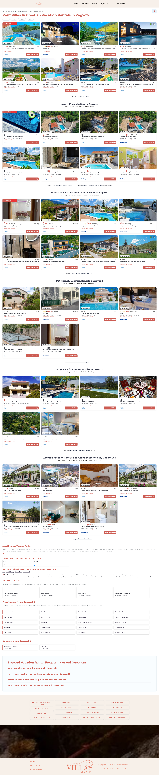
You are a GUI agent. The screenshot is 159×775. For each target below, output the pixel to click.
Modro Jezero (82, 617)
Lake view (18, 572)
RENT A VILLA (35, 765)
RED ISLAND (117, 707)
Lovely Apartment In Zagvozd (129, 490)
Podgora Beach (8, 622)
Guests (22, 19)
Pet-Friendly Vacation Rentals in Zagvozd (77, 362)
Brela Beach (44, 612)
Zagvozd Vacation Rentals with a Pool (82, 273)
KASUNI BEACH (67, 712)
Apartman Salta (47, 490)
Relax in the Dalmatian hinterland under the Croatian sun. (21, 526)
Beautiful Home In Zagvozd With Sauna (93, 225)
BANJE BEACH (67, 717)
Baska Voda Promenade (85, 622)
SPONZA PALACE (117, 712)
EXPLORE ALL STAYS (37, 769)
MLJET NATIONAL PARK (41, 717)
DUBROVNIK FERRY (117, 702)
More (30, 19)
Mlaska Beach (82, 632)
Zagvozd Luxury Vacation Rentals (62, 185)
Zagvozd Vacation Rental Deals (82, 539)
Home (76, 4)
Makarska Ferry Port (121, 622)
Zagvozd (13, 51)
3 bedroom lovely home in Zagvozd (91, 313)
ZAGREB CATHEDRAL (92, 712)
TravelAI (125, 768)
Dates (6, 19)
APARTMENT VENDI (48, 438)
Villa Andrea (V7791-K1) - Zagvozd (13, 136)
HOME (32, 762)
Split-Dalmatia (7, 51)
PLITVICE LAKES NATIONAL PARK (41, 703)
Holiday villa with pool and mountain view (132, 261)
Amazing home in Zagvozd (50, 136)
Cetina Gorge (7, 632)
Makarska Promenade (121, 617)
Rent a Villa (85, 4)
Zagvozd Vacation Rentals (82, 97)
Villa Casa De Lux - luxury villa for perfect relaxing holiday (98, 261)
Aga (121, 313)
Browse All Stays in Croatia (101, 4)
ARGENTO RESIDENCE (87, 401)
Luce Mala (45, 313)
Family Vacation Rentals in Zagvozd (80, 450)
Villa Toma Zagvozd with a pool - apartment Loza (57, 225)
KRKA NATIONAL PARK (117, 717)
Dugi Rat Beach (45, 627)
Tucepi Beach (8, 617)
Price (14, 19)
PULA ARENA (41, 713)
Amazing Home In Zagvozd (128, 136)
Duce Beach (44, 622)
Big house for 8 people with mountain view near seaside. (20, 401)
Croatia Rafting (119, 627)
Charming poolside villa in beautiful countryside (18, 438)
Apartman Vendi (125, 172)
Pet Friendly (10, 572)
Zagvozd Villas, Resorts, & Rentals (92, 185)
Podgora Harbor (45, 632)
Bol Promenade (45, 617)
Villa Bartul (46, 48)
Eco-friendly (26, 572)
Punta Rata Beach (83, 612)
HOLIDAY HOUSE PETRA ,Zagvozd (130, 401)
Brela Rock (7, 627)
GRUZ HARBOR (92, 707)
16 (34, 565)
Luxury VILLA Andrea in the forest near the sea (95, 84)
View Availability (32, 54)
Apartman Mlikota (48, 526)
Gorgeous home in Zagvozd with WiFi (15, 313)
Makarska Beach (8, 612)
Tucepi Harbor (82, 627)
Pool (3, 572)
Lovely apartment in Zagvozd (12, 490)
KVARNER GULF (92, 702)
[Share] (154, 11)
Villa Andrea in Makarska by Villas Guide (54, 401)
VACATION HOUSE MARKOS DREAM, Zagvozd (94, 490)
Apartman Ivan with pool (127, 225)
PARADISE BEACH (67, 707)
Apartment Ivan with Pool (50, 172)
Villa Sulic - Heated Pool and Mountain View (94, 172)
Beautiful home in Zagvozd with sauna (15, 172)
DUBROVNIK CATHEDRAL (92, 717)
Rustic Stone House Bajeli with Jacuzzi (92, 526)
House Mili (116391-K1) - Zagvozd (13, 349)
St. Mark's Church (120, 632)
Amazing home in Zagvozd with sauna (92, 136)
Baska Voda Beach (120, 612)
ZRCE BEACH (66, 702)
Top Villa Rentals (119, 4)
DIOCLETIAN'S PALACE (42, 709)
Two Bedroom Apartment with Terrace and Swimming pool (21, 225)
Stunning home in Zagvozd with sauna (54, 261)
